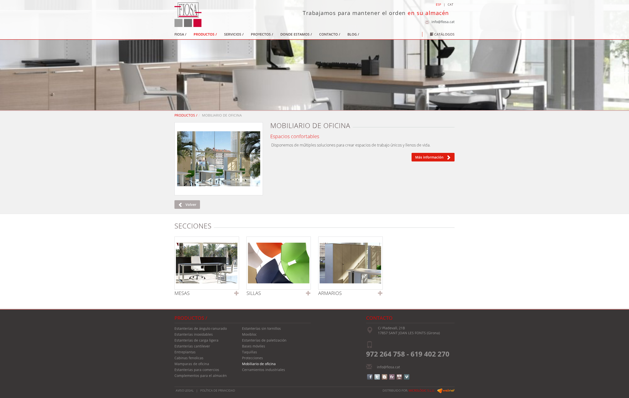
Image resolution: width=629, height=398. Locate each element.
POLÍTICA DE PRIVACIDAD (217, 390)
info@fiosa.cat (443, 21)
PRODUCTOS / (185, 115)
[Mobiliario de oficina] (218, 158)
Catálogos (444, 34)
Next (269, 157)
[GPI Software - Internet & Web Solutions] (446, 390)
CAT (450, 4)
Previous (168, 157)
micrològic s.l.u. (422, 390)
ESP (438, 4)
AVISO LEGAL (185, 390)
